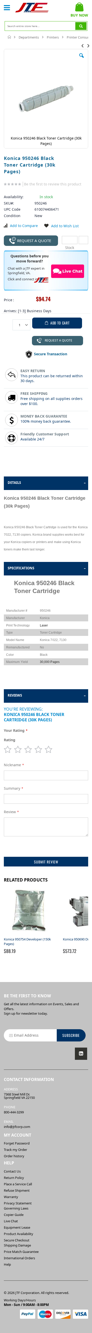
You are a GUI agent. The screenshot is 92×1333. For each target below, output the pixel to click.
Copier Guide (14, 1214)
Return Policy (14, 1177)
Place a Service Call (18, 1184)
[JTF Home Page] (32, 8)
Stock (69, 240)
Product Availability (18, 1233)
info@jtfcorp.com (17, 1126)
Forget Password (17, 1143)
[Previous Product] (82, 45)
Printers (53, 37)
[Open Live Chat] (67, 271)
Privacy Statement (18, 1203)
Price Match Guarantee (21, 1251)
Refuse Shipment (17, 1190)
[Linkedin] (81, 1054)
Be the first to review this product (52, 184)
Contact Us (12, 1171)
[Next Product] (88, 45)
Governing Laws (16, 1208)
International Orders (19, 1258)
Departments (29, 37)
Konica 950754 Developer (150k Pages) (27, 941)
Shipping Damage (17, 1245)
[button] (81, 59)
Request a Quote (34, 240)
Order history (14, 1156)
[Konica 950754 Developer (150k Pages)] (29, 934)
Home (10, 37)
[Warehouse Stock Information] (83, 240)
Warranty (11, 1196)
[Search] (81, 26)
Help (7, 1264)
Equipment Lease (17, 1227)
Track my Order (15, 1149)
